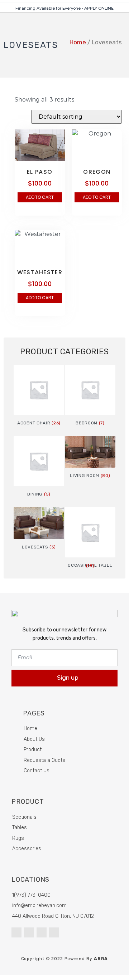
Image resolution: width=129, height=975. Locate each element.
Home (78, 42)
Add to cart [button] (40, 197)
